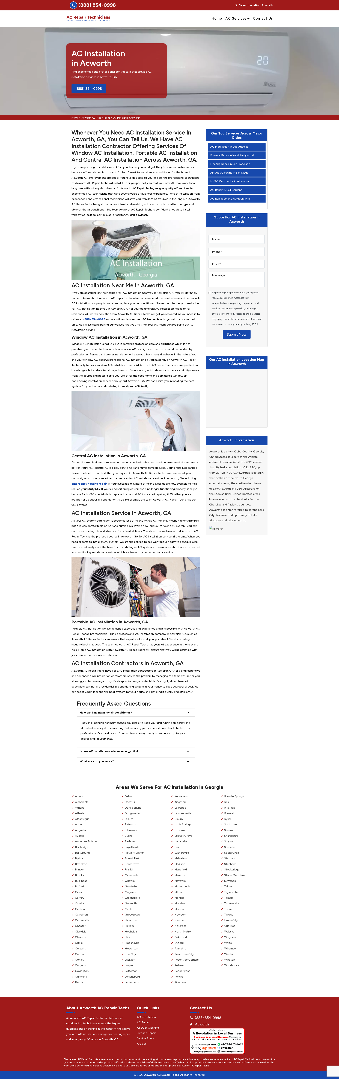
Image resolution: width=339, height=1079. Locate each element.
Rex (226, 802)
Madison (179, 864)
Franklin (129, 869)
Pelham (179, 965)
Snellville (229, 847)
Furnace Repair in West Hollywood (232, 155)
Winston (229, 959)
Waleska (229, 931)
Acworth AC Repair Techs (96, 117)
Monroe (179, 897)
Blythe (79, 858)
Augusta (80, 830)
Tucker (228, 909)
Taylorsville (231, 892)
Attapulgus (82, 819)
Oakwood (180, 937)
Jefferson (131, 971)
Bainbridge (81, 847)
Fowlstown (132, 864)
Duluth (129, 819)
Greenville (131, 903)
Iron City (130, 954)
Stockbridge (231, 869)
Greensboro (132, 897)
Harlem (129, 926)
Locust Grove (183, 835)
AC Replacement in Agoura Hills (230, 198)
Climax (79, 943)
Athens (79, 807)
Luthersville (181, 852)
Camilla (79, 903)
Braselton (81, 864)
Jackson (130, 959)
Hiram (128, 937)
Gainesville (131, 875)
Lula (177, 847)
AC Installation (146, 1017)
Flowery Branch (134, 852)
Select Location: (250, 5)
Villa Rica (229, 926)
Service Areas (145, 1038)
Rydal (227, 819)
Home (217, 18)
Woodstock (231, 965)
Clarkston (81, 937)
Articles (142, 1043)
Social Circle (232, 852)
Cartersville (82, 920)
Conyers (80, 965)
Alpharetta (81, 802)
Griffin (129, 909)
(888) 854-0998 (97, 4)
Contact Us (263, 18)
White (228, 943)
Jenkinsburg (132, 976)
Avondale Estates (86, 841)
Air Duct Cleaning (148, 1027)
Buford (79, 886)
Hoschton (131, 948)
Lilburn (178, 819)
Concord (80, 954)
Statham (229, 858)
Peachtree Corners (186, 959)
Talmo (228, 886)
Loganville (180, 841)
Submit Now (236, 334)
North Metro (182, 931)
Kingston (180, 802)
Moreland (180, 903)
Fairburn (130, 841)
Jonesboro (132, 982)
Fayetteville (132, 847)
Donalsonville (133, 807)
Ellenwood (131, 830)
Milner (178, 892)
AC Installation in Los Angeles (229, 146)
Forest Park (132, 858)
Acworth (80, 796)
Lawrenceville (183, 813)
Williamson (230, 948)
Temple (228, 897)
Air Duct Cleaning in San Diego (229, 172)
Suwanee (230, 880)
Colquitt (80, 948)
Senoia (228, 830)
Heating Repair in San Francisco (230, 164)
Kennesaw (181, 796)
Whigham (230, 937)
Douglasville (132, 813)
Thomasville (231, 903)
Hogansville (132, 943)
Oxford (179, 943)
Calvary (79, 897)
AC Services (235, 18)
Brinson (80, 869)
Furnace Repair (146, 1033)
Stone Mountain (234, 875)
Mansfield (180, 869)
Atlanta (79, 813)
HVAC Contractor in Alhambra (229, 181)
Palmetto (180, 948)
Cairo (78, 892)
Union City (231, 920)
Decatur (130, 802)
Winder (228, 954)
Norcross (180, 926)
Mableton (180, 858)
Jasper (129, 965)
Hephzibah (131, 931)
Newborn (180, 914)
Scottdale (230, 824)
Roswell (229, 813)
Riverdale (230, 807)
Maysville (180, 880)
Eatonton (131, 824)
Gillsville (130, 880)
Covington (82, 971)
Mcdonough (182, 886)
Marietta (179, 875)
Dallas (128, 796)
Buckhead (81, 880)
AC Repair (143, 1022)
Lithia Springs (182, 824)
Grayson (130, 892)
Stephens (230, 864)
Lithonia (179, 830)
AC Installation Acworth (126, 117)
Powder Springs (234, 796)
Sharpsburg (231, 835)
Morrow (179, 909)
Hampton (131, 920)
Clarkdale (80, 931)
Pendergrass (182, 971)
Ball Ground (82, 852)
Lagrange (180, 807)
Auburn (79, 824)
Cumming (81, 976)
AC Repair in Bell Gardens (226, 190)
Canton (80, 909)
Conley (79, 959)
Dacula (79, 982)
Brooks (79, 875)
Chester (80, 926)
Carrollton (81, 914)
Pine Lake (180, 982)
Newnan (179, 920)
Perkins (178, 976)
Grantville (131, 886)
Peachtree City (184, 954)
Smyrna (228, 841)
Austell (79, 835)
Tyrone (228, 914)
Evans (128, 835)
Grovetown (132, 914)
